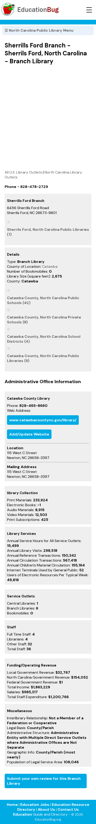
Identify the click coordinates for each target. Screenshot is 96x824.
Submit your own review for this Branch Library (44, 781)
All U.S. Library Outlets (23, 172)
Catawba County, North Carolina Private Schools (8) (44, 320)
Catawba (50, 266)
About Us (46, 809)
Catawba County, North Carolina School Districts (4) (43, 339)
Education (22, 814)
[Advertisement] (48, 117)
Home (12, 804)
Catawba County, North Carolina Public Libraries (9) (43, 358)
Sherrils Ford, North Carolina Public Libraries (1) (48, 232)
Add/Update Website (29, 434)
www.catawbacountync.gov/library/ (42, 420)
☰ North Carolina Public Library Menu (39, 30)
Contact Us (68, 809)
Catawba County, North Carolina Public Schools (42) (43, 300)
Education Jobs (34, 804)
